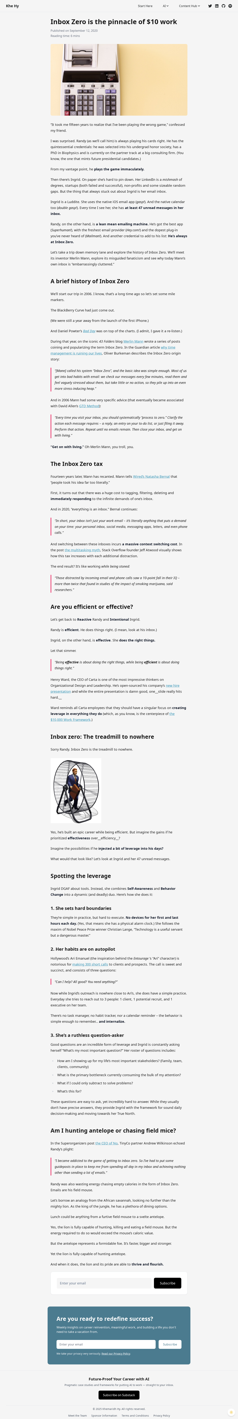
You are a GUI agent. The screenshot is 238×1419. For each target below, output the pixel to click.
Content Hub (188, 6)
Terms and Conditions (135, 1415)
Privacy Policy (161, 1415)
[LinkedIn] (217, 6)
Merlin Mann (133, 341)
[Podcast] (230, 6)
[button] (231, 1412)
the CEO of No (106, 1143)
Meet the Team (77, 1415)
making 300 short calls (90, 964)
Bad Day (89, 331)
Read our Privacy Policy (116, 1353)
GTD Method (89, 406)
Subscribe (167, 1283)
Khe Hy (12, 5)
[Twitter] (210, 6)
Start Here (145, 6)
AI (164, 6)
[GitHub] (223, 6)
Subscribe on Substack (119, 1395)
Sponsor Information (104, 1415)
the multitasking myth (82, 550)
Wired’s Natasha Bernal (151, 476)
